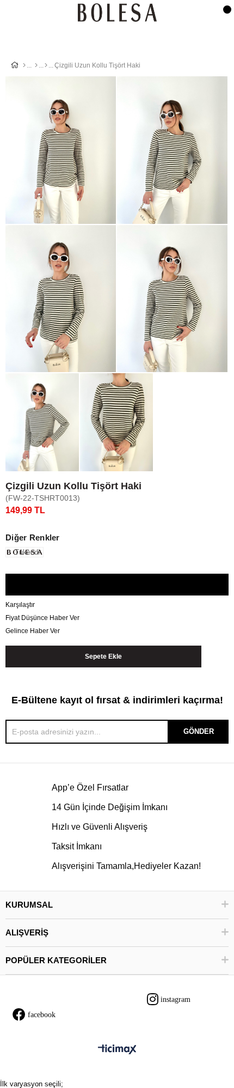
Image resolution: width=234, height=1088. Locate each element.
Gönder (198, 731)
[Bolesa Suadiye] (117, 13)
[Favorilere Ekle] (116, 585)
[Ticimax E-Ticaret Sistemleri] (117, 1050)
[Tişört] (46, 65)
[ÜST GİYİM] (36, 65)
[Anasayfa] (24, 65)
